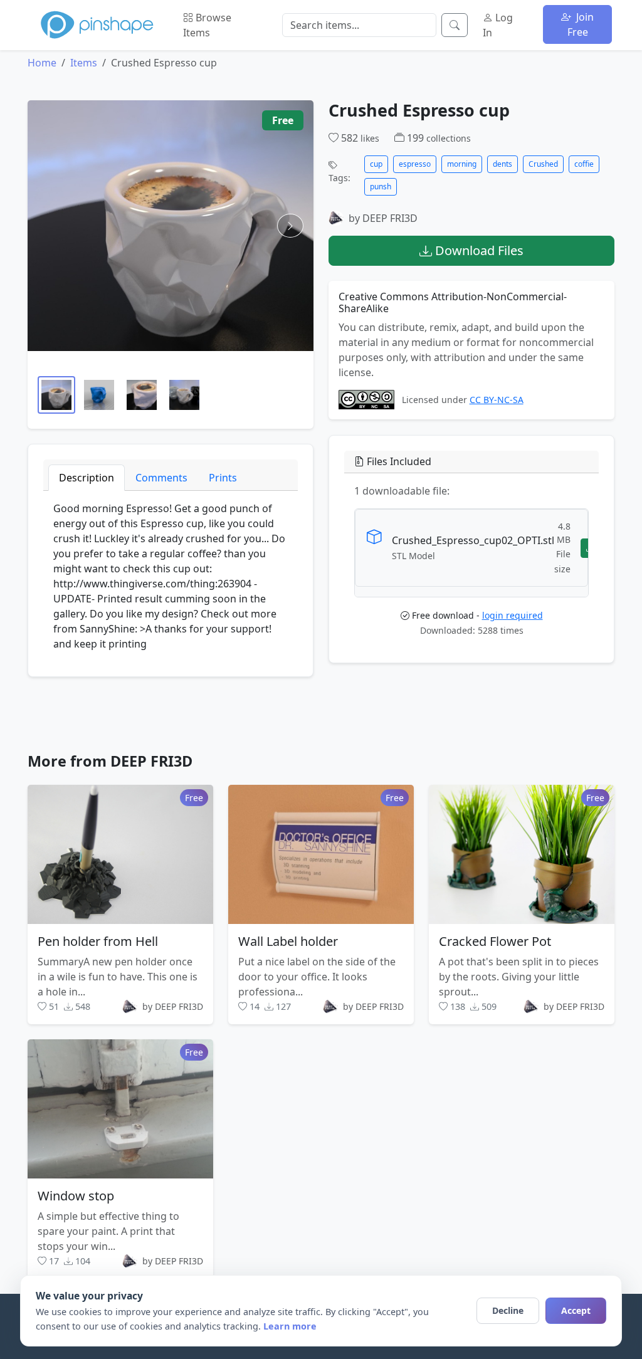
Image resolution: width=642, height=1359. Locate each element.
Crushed (543, 164)
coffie (584, 164)
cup (376, 164)
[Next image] (290, 226)
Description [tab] (86, 478)
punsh (380, 186)
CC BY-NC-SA (497, 400)
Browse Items (207, 25)
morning (461, 164)
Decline (508, 1310)
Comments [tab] (161, 478)
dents (502, 164)
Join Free (580, 24)
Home (42, 63)
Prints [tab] (223, 478)
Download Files (478, 250)
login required (512, 615)
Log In (498, 25)
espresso (415, 164)
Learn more (290, 1326)
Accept (576, 1310)
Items (83, 63)
